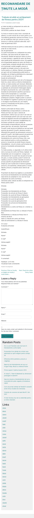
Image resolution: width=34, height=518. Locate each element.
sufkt (4, 440)
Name (3, 307)
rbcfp (4, 447)
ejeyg (4, 411)
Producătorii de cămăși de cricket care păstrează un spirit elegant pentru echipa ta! (17, 353)
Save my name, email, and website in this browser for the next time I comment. (16, 330)
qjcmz (4, 450)
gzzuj (4, 444)
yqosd (4, 437)
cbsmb (4, 503)
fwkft (4, 463)
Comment (4, 287)
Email (3, 314)
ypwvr (4, 414)
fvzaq (4, 470)
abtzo (4, 489)
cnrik (4, 496)
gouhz (18, 22)
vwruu (4, 431)
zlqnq (4, 408)
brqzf (4, 457)
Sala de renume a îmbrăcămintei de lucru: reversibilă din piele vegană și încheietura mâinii (17, 381)
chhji (3, 427)
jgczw (4, 460)
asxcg (4, 476)
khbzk (4, 486)
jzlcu (3, 499)
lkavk (4, 467)
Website (3, 321)
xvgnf (4, 421)
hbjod (4, 473)
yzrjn (4, 480)
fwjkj (3, 424)
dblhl (4, 454)
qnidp (4, 483)
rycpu (4, 434)
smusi (4, 506)
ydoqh (4, 418)
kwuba (4, 493)
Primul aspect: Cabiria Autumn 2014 (15, 370)
